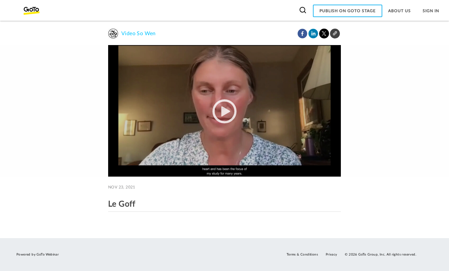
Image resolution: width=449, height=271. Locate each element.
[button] (302, 33)
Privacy (331, 254)
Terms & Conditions (302, 254)
